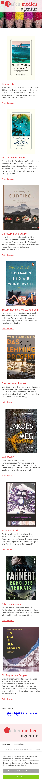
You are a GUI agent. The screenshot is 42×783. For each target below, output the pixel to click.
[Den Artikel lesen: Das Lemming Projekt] (21, 357)
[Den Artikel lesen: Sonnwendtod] (21, 504)
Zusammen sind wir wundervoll (20, 309)
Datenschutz (19, 744)
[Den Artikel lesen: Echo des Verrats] (21, 578)
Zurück (17, 712)
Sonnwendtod (10, 530)
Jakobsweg (8, 457)
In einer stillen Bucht (14, 157)
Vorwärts (10, 715)
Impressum (6, 744)
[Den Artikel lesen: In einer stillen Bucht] (21, 131)
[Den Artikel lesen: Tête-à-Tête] (21, 58)
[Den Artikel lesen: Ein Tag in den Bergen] (21, 649)
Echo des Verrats (11, 604)
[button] (21, 771)
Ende (18, 715)
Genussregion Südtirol (14, 233)
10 (36, 712)
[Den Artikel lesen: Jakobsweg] (21, 431)
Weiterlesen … (8, 103)
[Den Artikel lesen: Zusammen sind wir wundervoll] (21, 283)
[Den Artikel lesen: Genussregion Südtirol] (21, 207)
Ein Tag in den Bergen (14, 675)
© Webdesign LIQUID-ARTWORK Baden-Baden (23, 749)
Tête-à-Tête (8, 84)
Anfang (10, 712)
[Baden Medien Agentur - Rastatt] (21, 6)
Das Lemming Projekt (14, 383)
